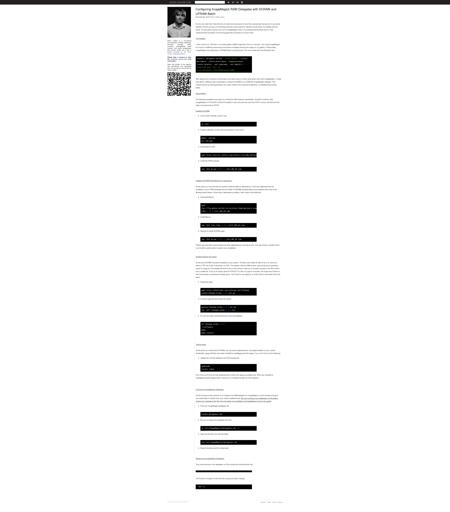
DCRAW (211, 146)
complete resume (177, 59)
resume (263, 502)
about (269, 502)
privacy (280, 502)
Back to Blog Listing (217, 17)
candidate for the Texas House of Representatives (179, 53)
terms (274, 502)
